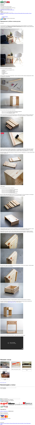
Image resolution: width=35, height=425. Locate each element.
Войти (1, 424)
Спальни (6, 13)
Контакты (1, 14)
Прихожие (16, 13)
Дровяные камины (4, 418)
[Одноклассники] (3, 19)
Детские (30, 13)
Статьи (3, 17)
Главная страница (5, 16)
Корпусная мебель (26, 13)
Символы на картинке (4, 398)
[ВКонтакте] (1, 19)
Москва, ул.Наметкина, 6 (4, 411)
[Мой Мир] (5, 19)
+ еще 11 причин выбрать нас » (7, 9)
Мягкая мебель (20, 13)
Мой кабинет (29, 423)
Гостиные (9, 13)
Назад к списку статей (3, 382)
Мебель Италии (2, 13)
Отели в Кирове (2, 419)
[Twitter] (2, 19)
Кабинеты (13, 13)
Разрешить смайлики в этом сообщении (7, 400)
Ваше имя (2, 387)
